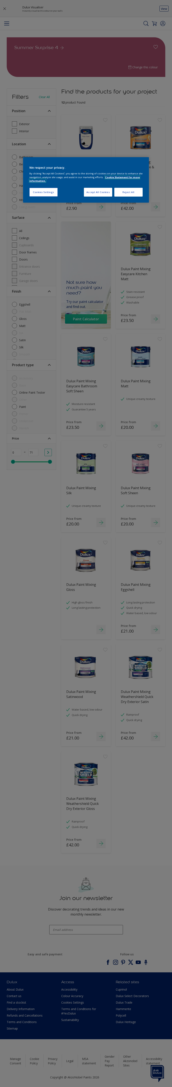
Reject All (128, 192)
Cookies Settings (43, 192)
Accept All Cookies (98, 192)
